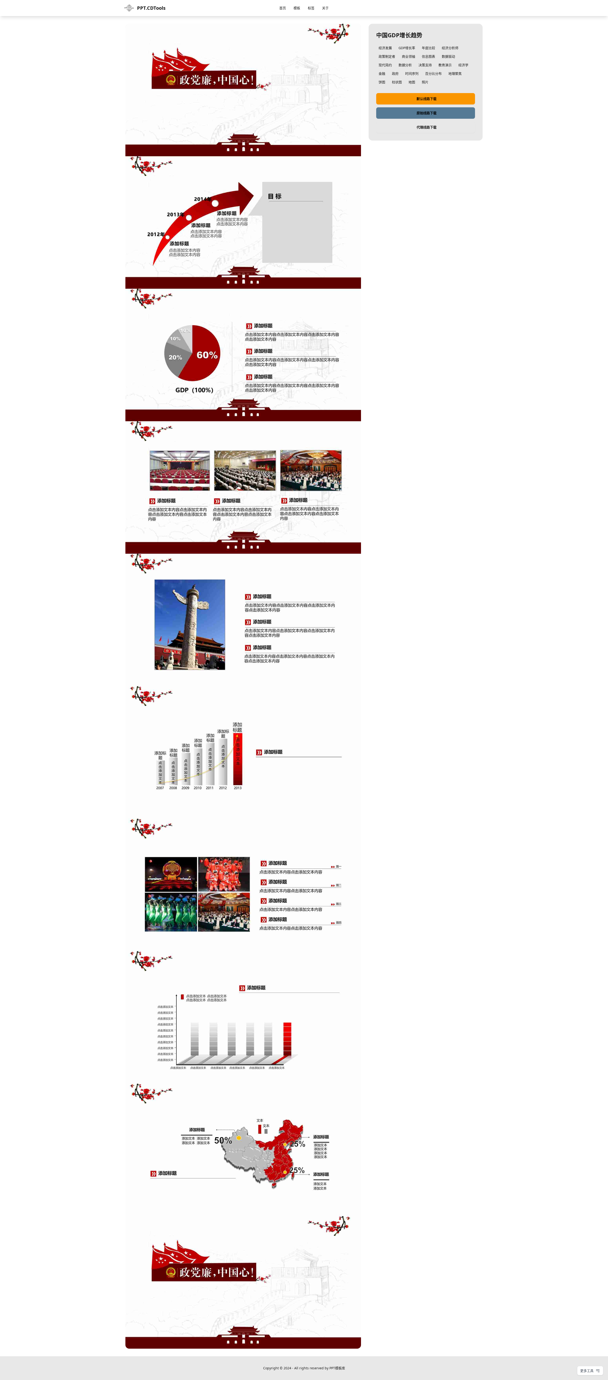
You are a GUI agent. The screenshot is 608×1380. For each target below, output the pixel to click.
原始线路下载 (427, 113)
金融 (382, 73)
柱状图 (397, 82)
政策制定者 (387, 56)
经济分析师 (450, 48)
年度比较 (428, 48)
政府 (395, 73)
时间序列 (411, 73)
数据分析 (405, 65)
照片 (425, 82)
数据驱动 (448, 56)
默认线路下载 (427, 98)
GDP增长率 (407, 48)
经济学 (463, 65)
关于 (325, 8)
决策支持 (425, 65)
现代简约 (385, 65)
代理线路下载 (427, 127)
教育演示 (445, 65)
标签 (311, 8)
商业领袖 (408, 56)
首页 (282, 8)
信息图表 (428, 56)
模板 (297, 8)
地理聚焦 (455, 73)
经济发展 (385, 48)
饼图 (382, 82)
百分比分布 (433, 73)
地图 (411, 82)
